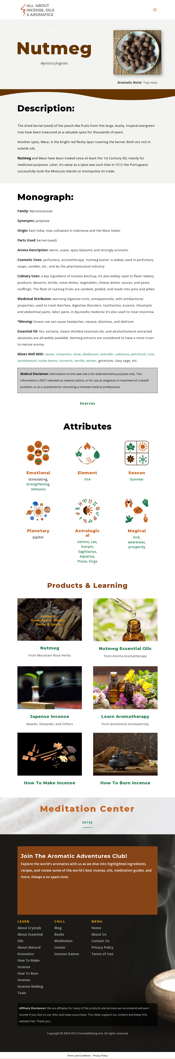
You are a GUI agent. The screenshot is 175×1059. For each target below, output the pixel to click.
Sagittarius (87, 551)
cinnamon (63, 354)
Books (59, 934)
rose (150, 354)
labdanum (90, 354)
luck (136, 537)
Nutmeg (49, 648)
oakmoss (122, 354)
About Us (98, 934)
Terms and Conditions (79, 1055)
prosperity (136, 547)
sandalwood (26, 360)
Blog (58, 928)
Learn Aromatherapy (125, 716)
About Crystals (29, 928)
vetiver (91, 360)
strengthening (37, 484)
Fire (87, 479)
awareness (136, 542)
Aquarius (87, 556)
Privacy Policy (102, 947)
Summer (137, 479)
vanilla (79, 360)
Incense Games (66, 954)
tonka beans (47, 360)
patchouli (138, 354)
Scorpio (87, 546)
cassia (49, 354)
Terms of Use (102, 954)
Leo (94, 542)
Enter (87, 822)
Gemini (83, 542)
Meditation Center (87, 809)
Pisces (82, 561)
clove (77, 354)
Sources (87, 403)
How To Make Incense (49, 782)
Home (96, 928)
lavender (107, 354)
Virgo (93, 561)
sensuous (38, 489)
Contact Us (100, 941)
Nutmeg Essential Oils (125, 648)
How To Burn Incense (125, 782)
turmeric (66, 360)
